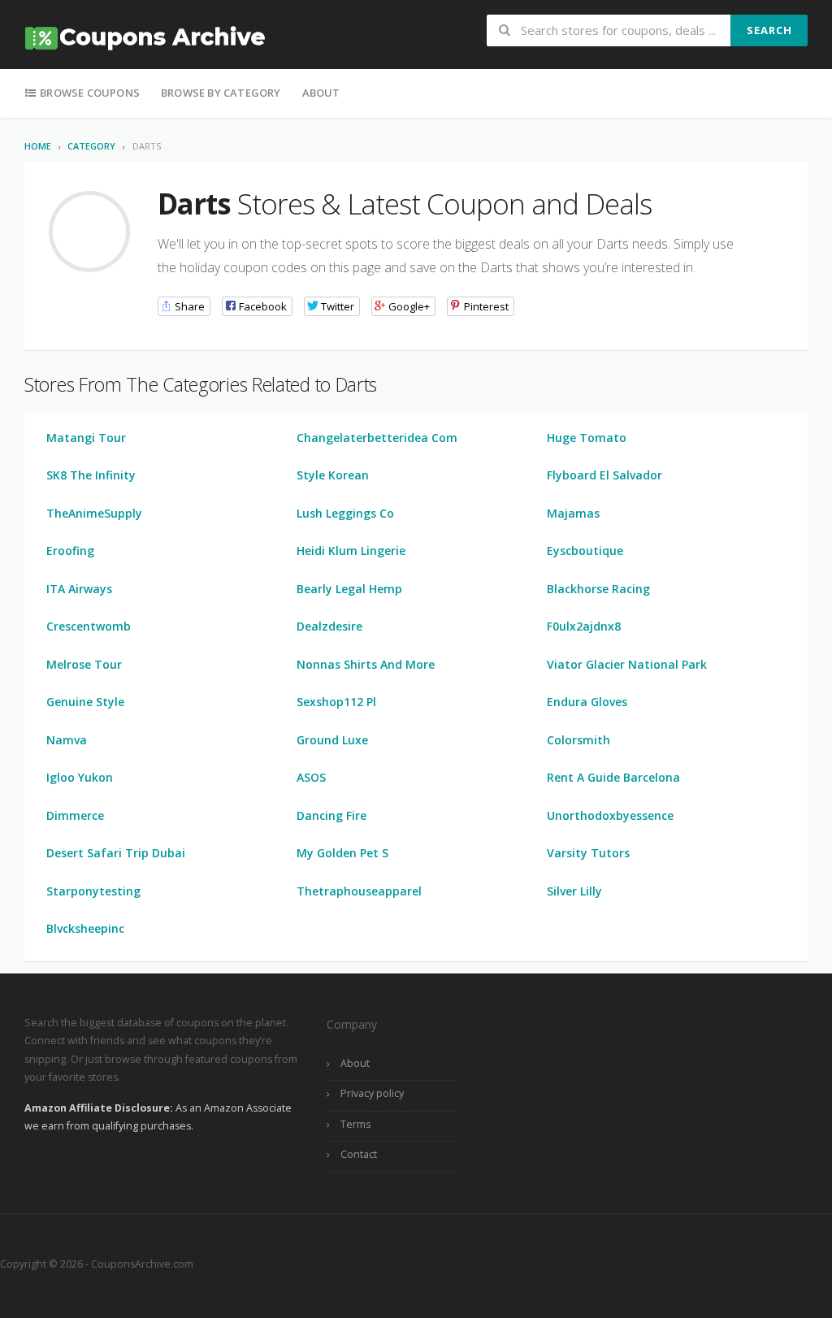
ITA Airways (79, 588)
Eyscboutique (585, 550)
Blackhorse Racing (598, 588)
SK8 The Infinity (91, 475)
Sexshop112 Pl (336, 701)
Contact (358, 1154)
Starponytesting (93, 891)
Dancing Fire (331, 815)
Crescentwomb (88, 626)
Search (769, 30)
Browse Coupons (88, 92)
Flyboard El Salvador (604, 475)
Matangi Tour (86, 437)
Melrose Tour (84, 664)
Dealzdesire (329, 626)
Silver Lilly (574, 891)
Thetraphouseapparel (359, 891)
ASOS (311, 777)
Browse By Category (221, 92)
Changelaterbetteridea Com (377, 437)
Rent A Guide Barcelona (613, 777)
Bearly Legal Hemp (349, 588)
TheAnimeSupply (94, 513)
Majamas (573, 513)
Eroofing (70, 550)
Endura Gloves (587, 701)
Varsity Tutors (588, 853)
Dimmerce (75, 815)
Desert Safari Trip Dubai (115, 853)
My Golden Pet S (342, 853)
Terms (355, 1124)
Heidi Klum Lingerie (351, 550)
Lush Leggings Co (345, 513)
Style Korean (333, 475)
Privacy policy (372, 1093)
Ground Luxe (332, 740)
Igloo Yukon (79, 777)
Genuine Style (85, 701)
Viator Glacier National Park (627, 664)
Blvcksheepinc (85, 928)
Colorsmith (578, 740)
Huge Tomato (586, 437)
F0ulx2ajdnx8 (584, 626)
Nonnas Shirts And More (366, 664)
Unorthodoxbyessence (610, 815)
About (321, 92)
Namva (66, 740)
